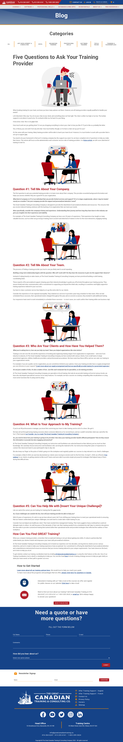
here (66, 556)
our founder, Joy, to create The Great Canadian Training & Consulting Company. (52, 434)
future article (87, 140)
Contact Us (82, 696)
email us (76, 594)
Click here (65, 583)
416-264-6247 (47, 735)
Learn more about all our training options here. (33, 570)
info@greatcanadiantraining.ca (65, 554)
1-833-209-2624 (74, 735)
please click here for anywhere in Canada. (77, 573)
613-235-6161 (60, 735)
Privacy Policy (83, 699)
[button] (87, 2)
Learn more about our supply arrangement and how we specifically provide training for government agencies (73, 366)
